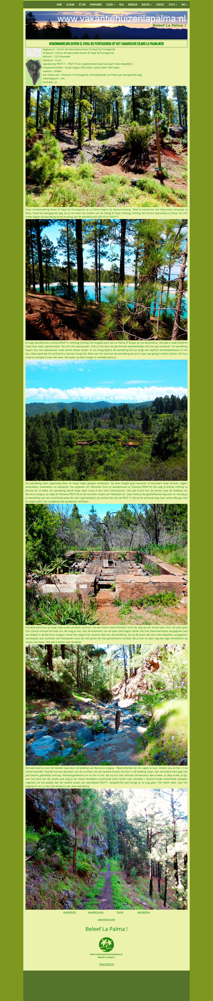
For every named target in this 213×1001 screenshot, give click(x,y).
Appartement (96, 4)
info (183, 4)
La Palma (70, 4)
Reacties (146, 4)
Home (59, 4)
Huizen (109, 4)
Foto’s (172, 4)
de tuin (82, 4)
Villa (121, 4)
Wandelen (132, 4)
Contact (160, 4)
